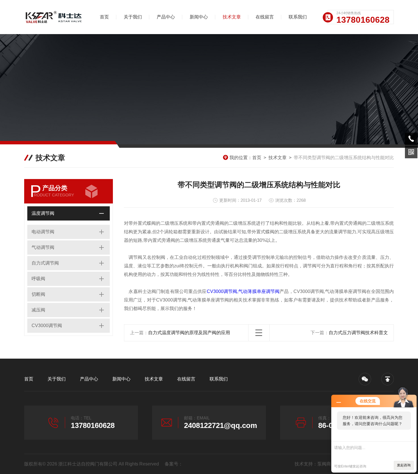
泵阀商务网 (328, 463)
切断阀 (38, 294)
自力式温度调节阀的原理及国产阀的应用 (189, 332)
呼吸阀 (38, 278)
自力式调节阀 (45, 263)
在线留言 (265, 16)
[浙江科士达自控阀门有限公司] (54, 17)
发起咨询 (404, 465)
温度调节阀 (43, 213)
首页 (104, 16)
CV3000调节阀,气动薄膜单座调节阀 (243, 291)
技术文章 (232, 16)
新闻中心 (199, 16)
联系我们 (298, 16)
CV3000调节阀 (47, 325)
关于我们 (133, 16)
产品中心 (166, 16)
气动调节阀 (43, 247)
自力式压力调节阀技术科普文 (358, 332)
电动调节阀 (43, 231)
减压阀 (38, 309)
